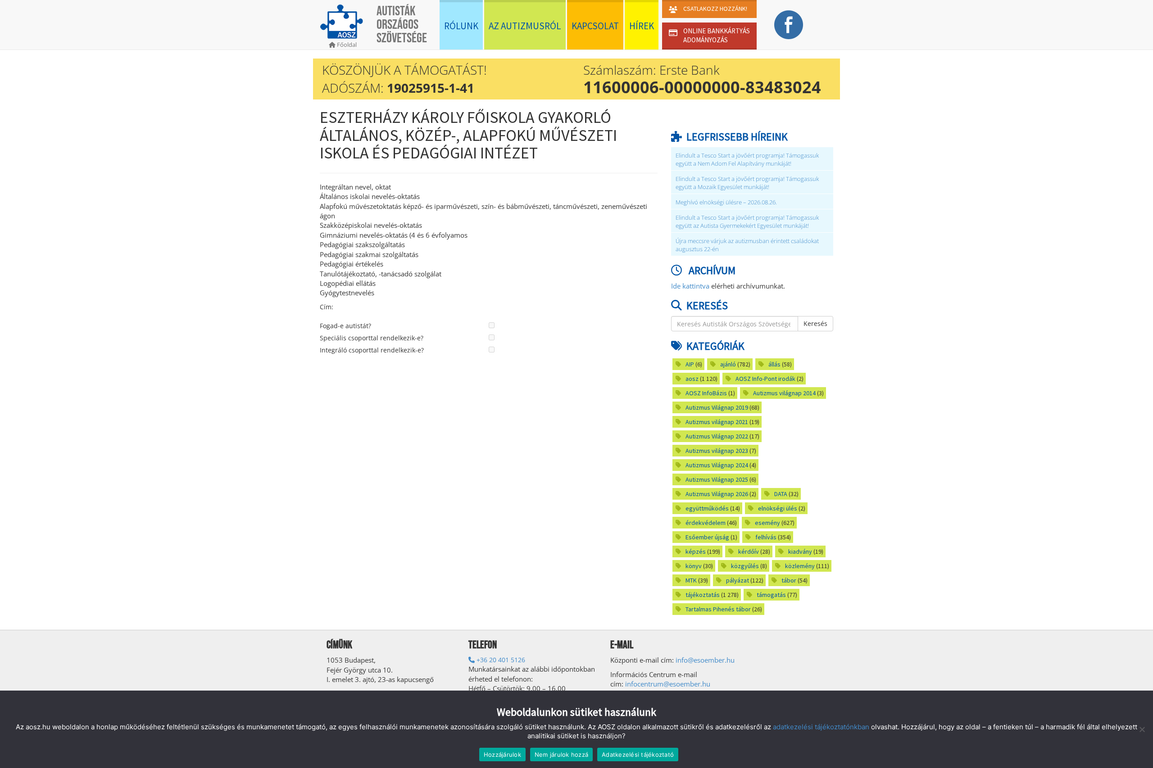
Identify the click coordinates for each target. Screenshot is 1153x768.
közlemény (800, 566)
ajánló (728, 364)
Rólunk (461, 26)
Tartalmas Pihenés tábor (718, 609)
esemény (767, 523)
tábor (788, 580)
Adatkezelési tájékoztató (638, 754)
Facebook (788, 25)
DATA (780, 494)
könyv (693, 566)
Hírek (641, 26)
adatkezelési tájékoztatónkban (821, 727)
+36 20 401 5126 (500, 659)
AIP (689, 364)
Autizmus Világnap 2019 (716, 407)
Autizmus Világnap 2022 (716, 436)
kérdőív (748, 551)
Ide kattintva (690, 285)
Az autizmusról (525, 26)
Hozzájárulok (502, 754)
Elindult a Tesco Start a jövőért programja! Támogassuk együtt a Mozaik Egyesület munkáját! (747, 183)
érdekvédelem (705, 523)
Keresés (815, 323)
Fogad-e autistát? (345, 325)
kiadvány (800, 551)
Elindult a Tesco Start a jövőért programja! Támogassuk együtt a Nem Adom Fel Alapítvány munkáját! (747, 159)
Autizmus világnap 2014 (784, 393)
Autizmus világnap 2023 (716, 451)
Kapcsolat (595, 26)
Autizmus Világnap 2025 (716, 479)
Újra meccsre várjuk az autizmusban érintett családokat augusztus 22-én (747, 245)
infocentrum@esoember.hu (667, 683)
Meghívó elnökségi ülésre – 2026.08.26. (726, 202)
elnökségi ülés (777, 508)
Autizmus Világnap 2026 (716, 494)
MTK (691, 580)
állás (774, 364)
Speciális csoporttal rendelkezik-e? (371, 338)
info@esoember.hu (705, 659)
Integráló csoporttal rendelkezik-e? (372, 350)
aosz (692, 379)
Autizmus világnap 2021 (716, 422)
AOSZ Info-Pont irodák (765, 379)
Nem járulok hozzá (561, 754)
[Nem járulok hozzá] (1141, 729)
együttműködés (707, 508)
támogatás (771, 595)
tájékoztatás (702, 595)
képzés (695, 551)
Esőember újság (707, 537)
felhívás (765, 537)
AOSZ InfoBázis (706, 393)
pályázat (737, 580)
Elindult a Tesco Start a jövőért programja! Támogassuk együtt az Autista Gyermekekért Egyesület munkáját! (747, 222)
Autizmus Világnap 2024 (716, 465)
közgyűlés (745, 566)
